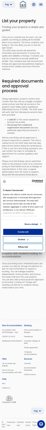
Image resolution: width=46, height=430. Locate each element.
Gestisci (21, 239)
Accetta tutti (23, 232)
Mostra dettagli (31, 224)
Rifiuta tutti (23, 247)
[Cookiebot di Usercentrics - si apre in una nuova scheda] (32, 181)
